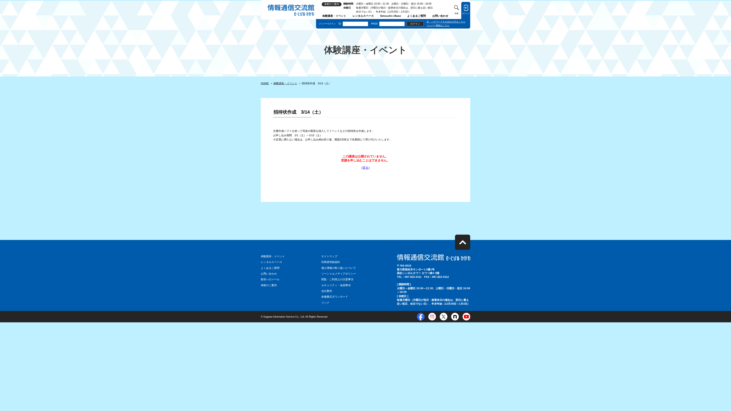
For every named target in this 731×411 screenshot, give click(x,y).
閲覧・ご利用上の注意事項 (337, 279)
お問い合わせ (440, 15)
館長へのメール (270, 279)
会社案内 (326, 290)
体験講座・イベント (334, 15)
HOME (265, 83)
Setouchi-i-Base (390, 15)
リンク (325, 302)
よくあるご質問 (416, 15)
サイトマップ (329, 256)
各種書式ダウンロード (334, 296)
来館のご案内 (269, 285)
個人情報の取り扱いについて (338, 267)
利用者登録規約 (330, 262)
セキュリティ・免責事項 (336, 285)
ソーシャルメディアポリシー (338, 273)
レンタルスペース (363, 15)
